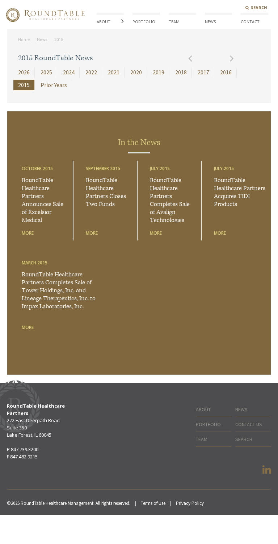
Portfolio (143, 21)
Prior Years (54, 84)
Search (259, 7)
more (28, 233)
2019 (158, 72)
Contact (250, 21)
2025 (46, 72)
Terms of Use (153, 503)
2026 (24, 72)
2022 (91, 72)
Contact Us (248, 424)
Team (174, 21)
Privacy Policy (190, 503)
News (210, 21)
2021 (113, 72)
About (103, 21)
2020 (136, 72)
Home (24, 39)
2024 (69, 72)
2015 (58, 39)
